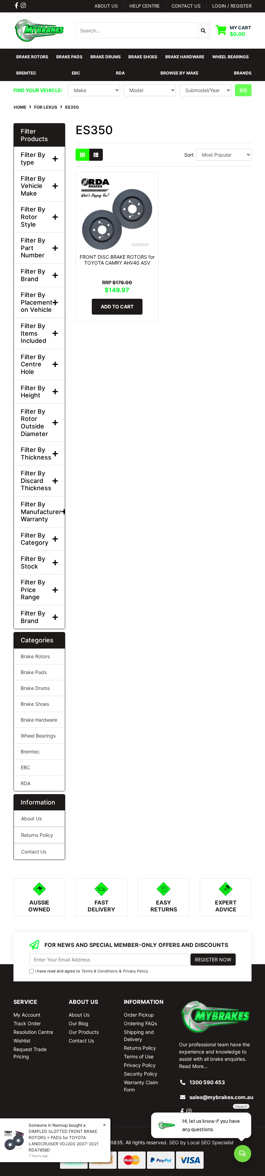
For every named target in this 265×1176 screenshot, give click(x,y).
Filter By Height (33, 391)
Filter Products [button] (34, 135)
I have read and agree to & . (92, 971)
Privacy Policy (135, 971)
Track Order (27, 1023)
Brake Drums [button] (105, 56)
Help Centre (144, 6)
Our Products (84, 1032)
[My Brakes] (39, 30)
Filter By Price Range (33, 590)
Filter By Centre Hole (33, 364)
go (243, 90)
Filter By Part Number (33, 248)
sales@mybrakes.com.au (221, 1097)
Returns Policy (37, 835)
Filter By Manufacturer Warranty (39, 512)
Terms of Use (139, 1056)
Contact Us (33, 851)
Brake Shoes (35, 704)
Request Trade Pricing (30, 1052)
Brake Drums (35, 688)
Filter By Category (34, 539)
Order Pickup (139, 1015)
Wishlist (21, 1041)
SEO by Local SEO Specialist (201, 1142)
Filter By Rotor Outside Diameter (34, 422)
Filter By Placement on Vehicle (36, 302)
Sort (189, 155)
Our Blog (78, 1023)
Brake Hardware (39, 720)
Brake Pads (34, 672)
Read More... (193, 1066)
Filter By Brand (33, 275)
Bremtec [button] (26, 73)
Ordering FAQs (140, 1023)
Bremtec (30, 751)
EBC (25, 767)
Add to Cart (117, 306)
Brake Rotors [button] (32, 56)
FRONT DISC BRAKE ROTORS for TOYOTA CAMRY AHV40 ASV (117, 260)
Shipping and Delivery (139, 1035)
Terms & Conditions (99, 971)
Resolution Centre (33, 1032)
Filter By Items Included (33, 333)
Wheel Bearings (38, 736)
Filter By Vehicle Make (33, 186)
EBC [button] (76, 73)
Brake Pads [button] (69, 56)
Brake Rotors (35, 656)
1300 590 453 (207, 1082)
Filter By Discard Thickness (36, 481)
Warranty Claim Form (141, 1086)
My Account (26, 1015)
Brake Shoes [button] (142, 56)
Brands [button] (243, 73)
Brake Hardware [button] (184, 56)
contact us (185, 6)
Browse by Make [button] (179, 73)
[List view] (96, 155)
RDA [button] (120, 73)
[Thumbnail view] (82, 155)
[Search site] (203, 30)
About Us (106, 6)
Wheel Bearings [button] (230, 56)
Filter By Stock (33, 562)
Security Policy (140, 1074)
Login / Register (232, 6)
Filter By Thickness (36, 453)
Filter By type (33, 158)
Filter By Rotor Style (33, 217)
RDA (25, 783)
